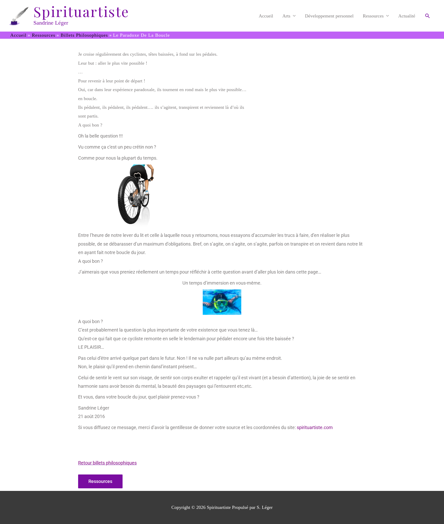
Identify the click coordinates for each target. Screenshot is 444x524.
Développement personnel (329, 15)
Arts (286, 15)
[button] (427, 16)
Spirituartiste (81, 11)
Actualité (406, 15)
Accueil (266, 15)
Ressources (373, 15)
